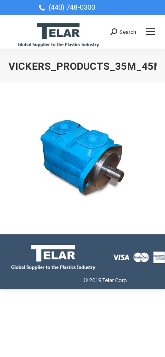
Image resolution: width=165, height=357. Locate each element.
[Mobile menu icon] (151, 32)
